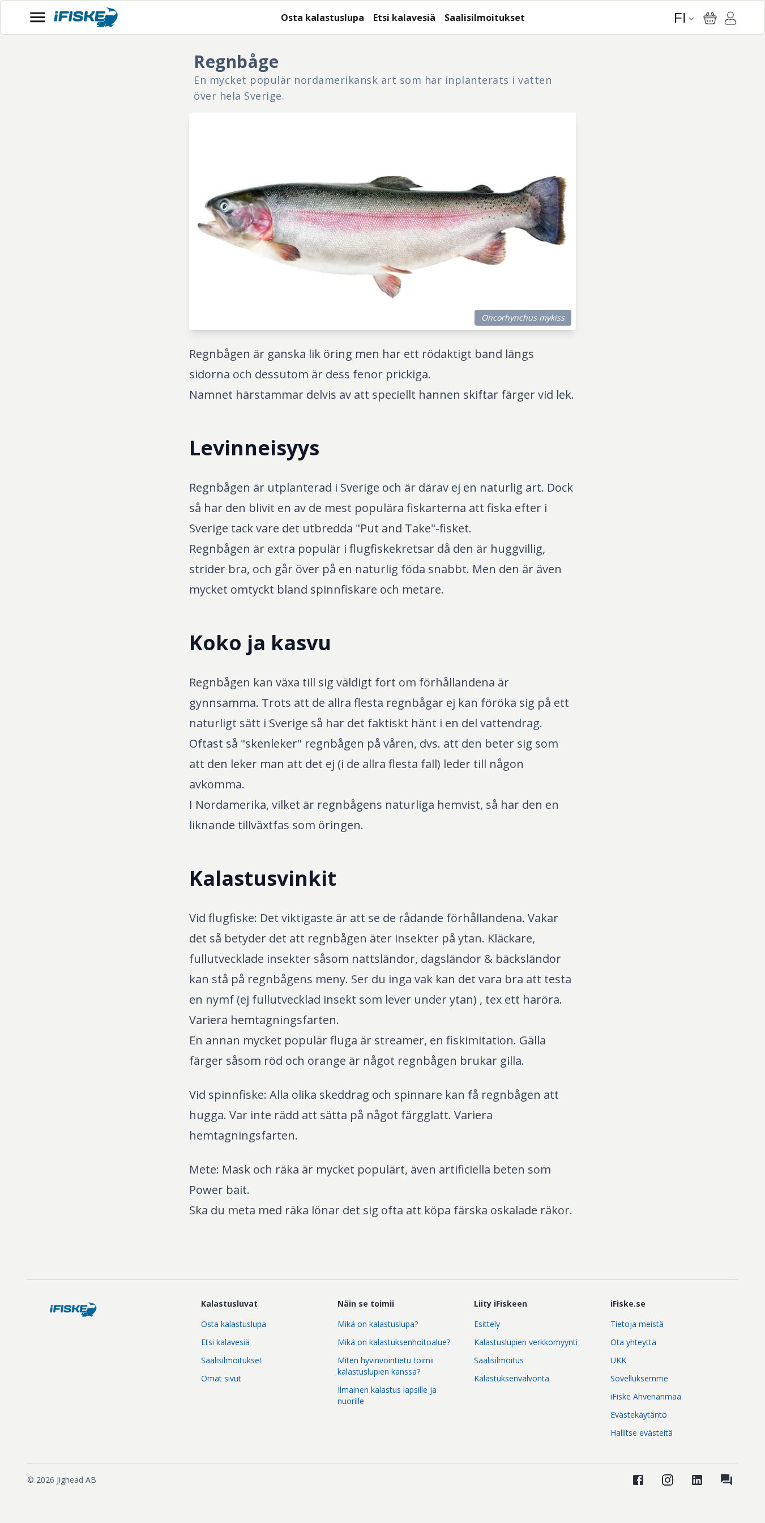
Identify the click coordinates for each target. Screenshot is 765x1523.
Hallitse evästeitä (641, 1432)
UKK (618, 1360)
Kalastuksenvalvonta (511, 1378)
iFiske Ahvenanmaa (645, 1396)
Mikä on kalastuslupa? (377, 1324)
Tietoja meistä (637, 1324)
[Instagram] (667, 1480)
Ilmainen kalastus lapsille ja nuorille (387, 1395)
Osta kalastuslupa (233, 1324)
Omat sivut (221, 1378)
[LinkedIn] (697, 1480)
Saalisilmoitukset (231, 1360)
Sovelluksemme (639, 1378)
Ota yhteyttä (633, 1342)
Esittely (487, 1324)
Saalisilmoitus (499, 1360)
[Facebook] (638, 1480)
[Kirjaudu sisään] (730, 19)
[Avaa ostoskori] (710, 18)
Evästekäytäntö (638, 1414)
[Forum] (726, 1480)
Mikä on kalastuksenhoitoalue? (393, 1342)
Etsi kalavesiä (225, 1342)
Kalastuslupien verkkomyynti (526, 1342)
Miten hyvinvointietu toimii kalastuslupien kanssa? (385, 1366)
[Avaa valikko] (38, 17)
